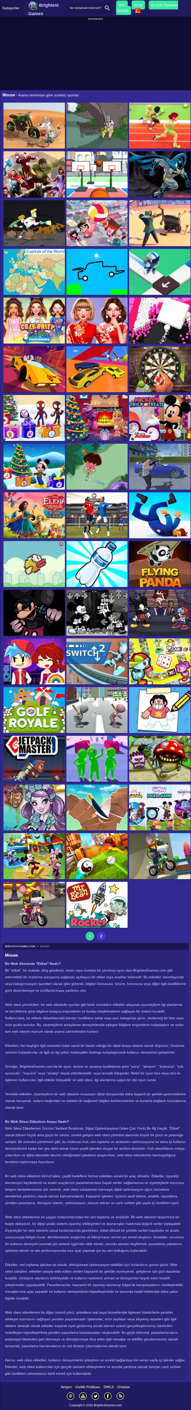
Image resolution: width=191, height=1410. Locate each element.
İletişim (66, 1387)
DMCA (109, 1387)
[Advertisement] (96, 55)
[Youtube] (83, 1396)
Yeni (122, 5)
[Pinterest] (70, 1396)
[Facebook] (107, 1396)
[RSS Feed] (120, 1396)
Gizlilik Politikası (87, 1387)
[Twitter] (95, 1396)
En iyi (138, 5)
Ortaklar (123, 1387)
